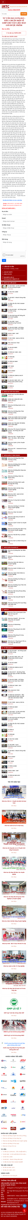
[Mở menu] (3, 2)
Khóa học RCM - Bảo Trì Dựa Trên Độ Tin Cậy (14, 943)
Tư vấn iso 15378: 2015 (14, 33)
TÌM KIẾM (23, 14)
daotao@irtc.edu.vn (12, 1198)
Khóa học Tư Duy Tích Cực (9, 1146)
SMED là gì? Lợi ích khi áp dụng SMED (14, 1035)
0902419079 (23, 1195)
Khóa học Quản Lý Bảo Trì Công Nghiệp (14, 966)
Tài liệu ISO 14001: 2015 (9, 1170)
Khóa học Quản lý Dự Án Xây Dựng (14, 825)
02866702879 (11, 1195)
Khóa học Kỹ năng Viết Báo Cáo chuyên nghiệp (15, 1141)
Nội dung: (5, 239)
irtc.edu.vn (10, 1200)
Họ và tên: (5, 211)
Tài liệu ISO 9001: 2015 (9, 1167)
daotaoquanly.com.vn (13, 1202)
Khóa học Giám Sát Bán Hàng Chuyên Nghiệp (14, 921)
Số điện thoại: (6, 225)
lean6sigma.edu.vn (19, 1200)
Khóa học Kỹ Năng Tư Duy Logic (11, 1143)
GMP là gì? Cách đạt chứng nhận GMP (14, 1013)
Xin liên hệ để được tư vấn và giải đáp (12, 200)
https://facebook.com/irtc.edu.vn (15, 1204)
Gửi (4, 260)
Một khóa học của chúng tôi (10, 1175)
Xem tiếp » (14, 805)
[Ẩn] (8, 29)
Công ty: (4, 232)
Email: (4, 218)
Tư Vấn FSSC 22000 (7, 1156)
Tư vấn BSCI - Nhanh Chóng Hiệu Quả (12, 1159)
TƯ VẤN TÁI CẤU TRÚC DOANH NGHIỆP (13, 1162)
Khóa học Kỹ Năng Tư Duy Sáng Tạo (12, 1138)
